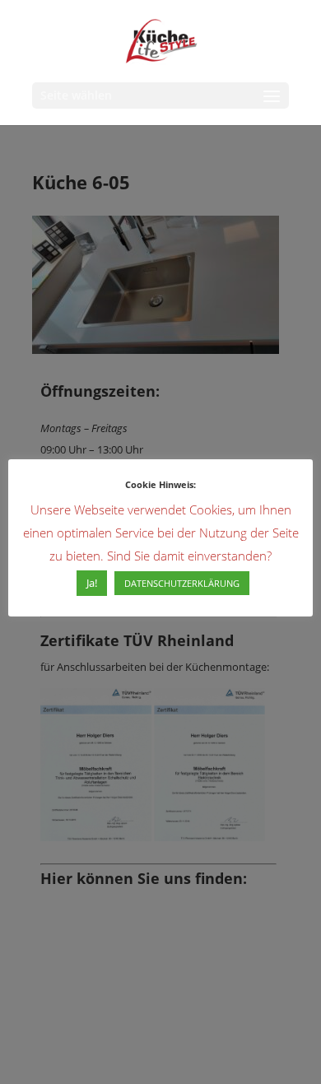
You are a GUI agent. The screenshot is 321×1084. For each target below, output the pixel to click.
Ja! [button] (91, 582)
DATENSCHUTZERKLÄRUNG (182, 583)
